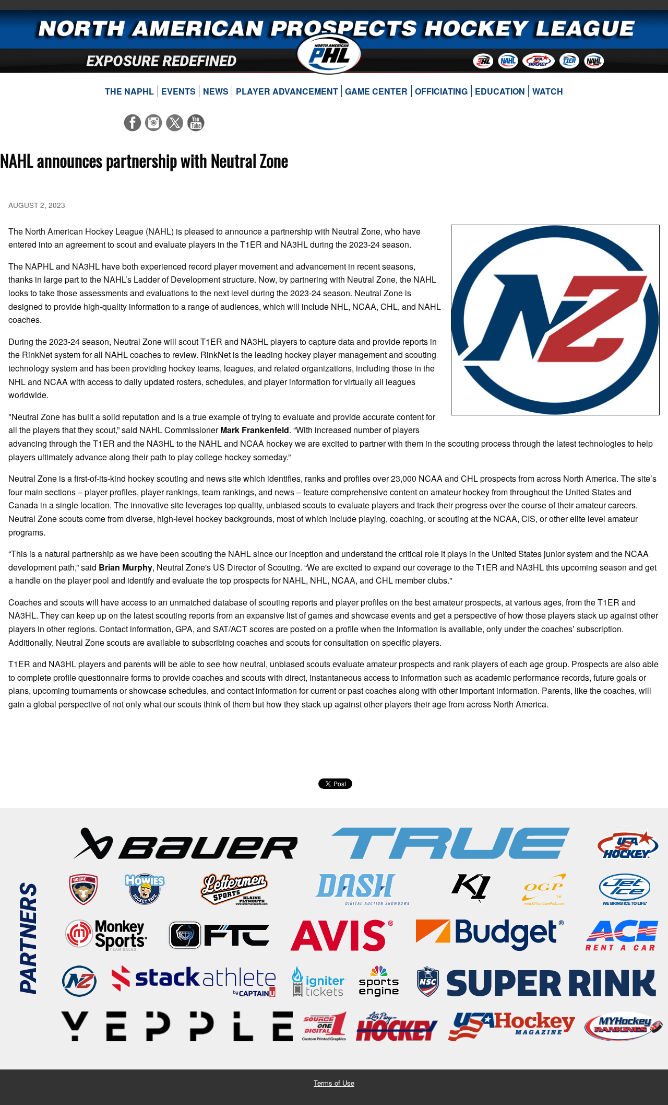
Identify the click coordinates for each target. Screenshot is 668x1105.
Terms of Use (334, 1083)
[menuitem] (130, 91)
